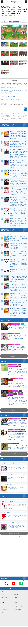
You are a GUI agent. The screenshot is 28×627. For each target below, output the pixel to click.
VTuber (3, 602)
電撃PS (16, 597)
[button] (14, 32)
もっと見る (13, 356)
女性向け (17, 599)
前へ (5, 21)
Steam (19, 113)
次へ (23, 21)
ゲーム (10, 113)
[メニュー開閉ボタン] (26, 1)
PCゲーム (15, 113)
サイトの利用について (6, 606)
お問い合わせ (18, 609)
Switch (3, 599)
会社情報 (4, 612)
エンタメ (4, 594)
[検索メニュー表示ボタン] (2, 1)
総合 (3, 591)
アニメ (16, 594)
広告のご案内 (4, 609)
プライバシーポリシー (20, 606)
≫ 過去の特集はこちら (22, 536)
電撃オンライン (4, 113)
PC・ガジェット (5, 597)
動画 (16, 602)
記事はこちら (14, 21)
